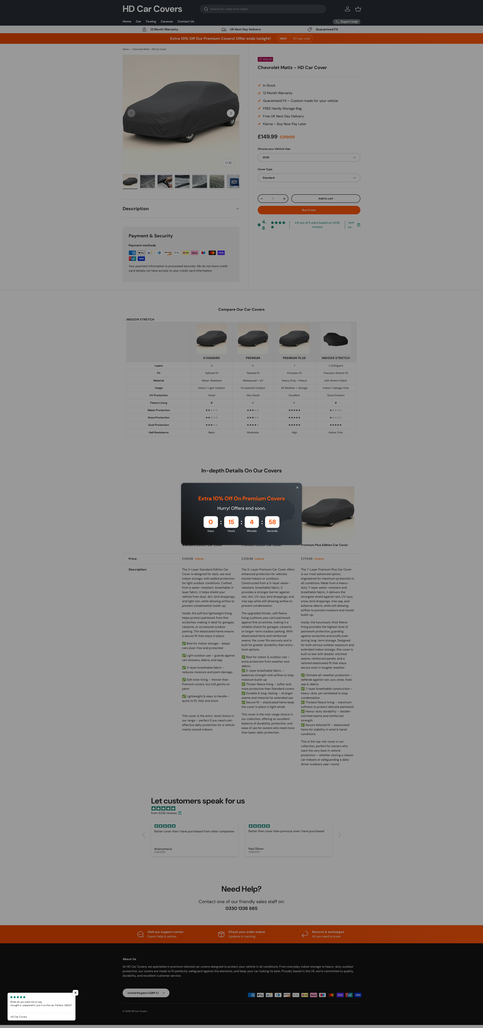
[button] (75, 993)
